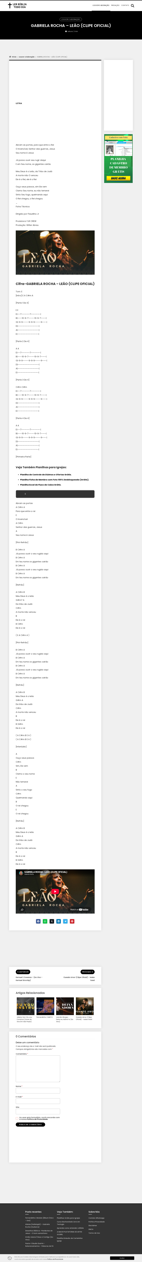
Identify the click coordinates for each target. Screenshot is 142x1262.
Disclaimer (93, 1225)
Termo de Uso (94, 1233)
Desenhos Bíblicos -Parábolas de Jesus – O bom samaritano (38, 1232)
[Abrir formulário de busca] (132, 5)
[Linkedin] (58, 921)
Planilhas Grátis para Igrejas (68, 1218)
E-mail (19, 1097)
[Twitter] (52, 921)
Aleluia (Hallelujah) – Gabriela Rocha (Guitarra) (37, 1225)
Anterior (24, 972)
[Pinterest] (72, 921)
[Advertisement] (71, 49)
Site (17, 1107)
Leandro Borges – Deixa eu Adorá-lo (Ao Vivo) (64, 1019)
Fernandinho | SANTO (44, 1017)
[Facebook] (38, 921)
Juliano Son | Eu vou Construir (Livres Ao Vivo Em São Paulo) (24, 1019)
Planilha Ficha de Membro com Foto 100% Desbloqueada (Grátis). (54, 479)
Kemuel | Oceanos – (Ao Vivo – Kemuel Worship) (29, 979)
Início (14, 57)
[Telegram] (65, 921)
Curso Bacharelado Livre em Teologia (68, 1223)
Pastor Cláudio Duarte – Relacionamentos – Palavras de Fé (39, 1244)
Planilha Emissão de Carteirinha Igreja (69, 1239)
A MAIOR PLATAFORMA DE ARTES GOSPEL (69, 1233)
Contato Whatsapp (96, 1218)
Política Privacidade (97, 1222)
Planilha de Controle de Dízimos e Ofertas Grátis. (46, 474)
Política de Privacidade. (37, 1119)
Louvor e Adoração (70, 19)
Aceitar (122, 1258)
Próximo (86, 972)
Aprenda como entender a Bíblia (70, 1228)
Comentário (22, 1054)
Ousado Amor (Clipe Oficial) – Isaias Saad (79, 979)
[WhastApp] (45, 921)
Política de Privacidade (55, 1259)
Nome (19, 1086)
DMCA (91, 1229)
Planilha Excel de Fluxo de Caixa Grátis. (40, 484)
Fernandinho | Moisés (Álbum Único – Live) (39, 1219)
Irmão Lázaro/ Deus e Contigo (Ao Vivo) (39, 1238)
